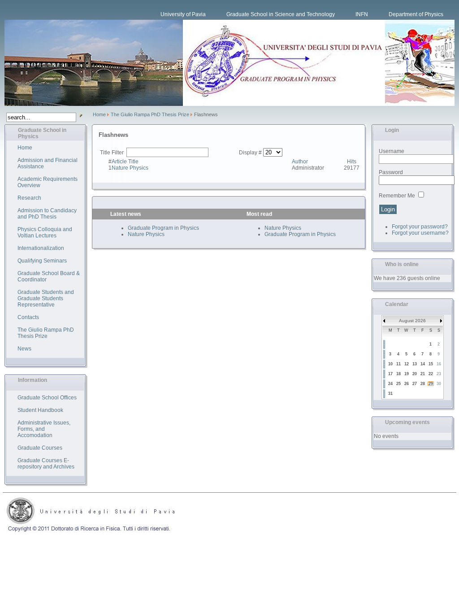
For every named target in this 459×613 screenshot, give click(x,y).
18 (398, 374)
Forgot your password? (420, 226)
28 (422, 383)
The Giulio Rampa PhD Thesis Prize (150, 114)
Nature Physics (130, 168)
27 (414, 383)
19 (406, 374)
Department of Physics (416, 14)
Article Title (125, 161)
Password (391, 172)
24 (390, 383)
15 (431, 364)
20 (414, 374)
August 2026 (412, 320)
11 (398, 364)
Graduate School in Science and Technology (280, 14)
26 (406, 383)
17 (390, 374)
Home (99, 114)
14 (422, 364)
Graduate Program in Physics (163, 228)
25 (398, 383)
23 (439, 374)
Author (300, 161)
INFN (361, 14)
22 (431, 374)
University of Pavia (183, 14)
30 (439, 383)
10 (390, 364)
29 (431, 383)
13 (414, 364)
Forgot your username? (420, 233)
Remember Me (397, 196)
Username (391, 151)
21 (422, 374)
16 (439, 364)
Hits (351, 161)
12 (406, 364)
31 (390, 393)
